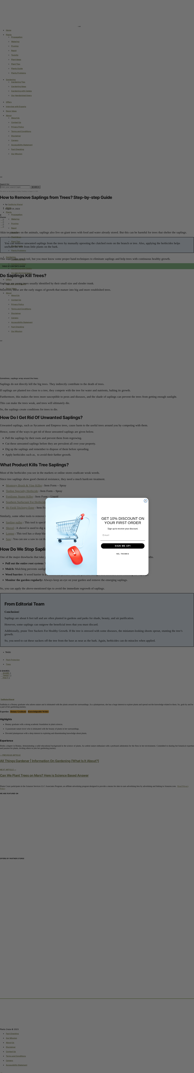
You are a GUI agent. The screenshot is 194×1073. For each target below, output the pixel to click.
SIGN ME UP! (123, 546)
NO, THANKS (123, 554)
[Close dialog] (145, 500)
